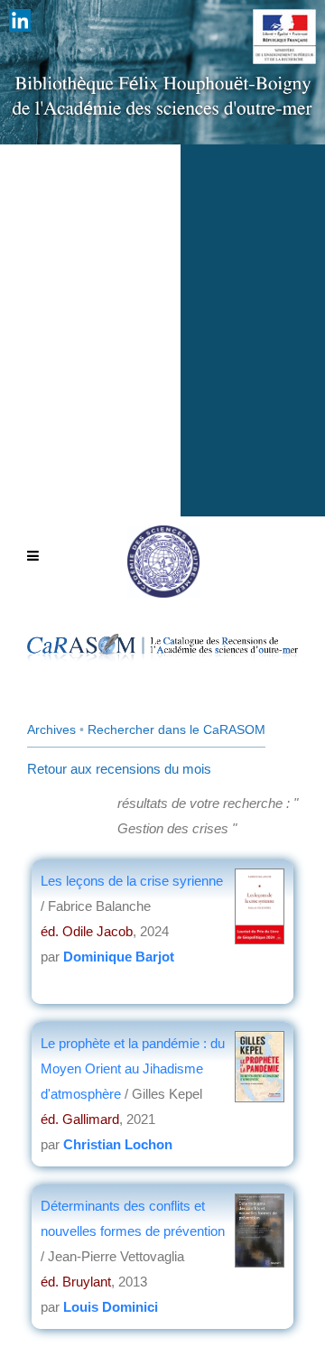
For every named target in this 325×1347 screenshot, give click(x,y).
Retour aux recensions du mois (119, 768)
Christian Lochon (117, 1144)
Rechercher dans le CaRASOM (176, 729)
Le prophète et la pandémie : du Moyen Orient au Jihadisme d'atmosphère (133, 1068)
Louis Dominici (110, 1306)
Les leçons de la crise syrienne (132, 880)
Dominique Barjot (118, 956)
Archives (51, 729)
